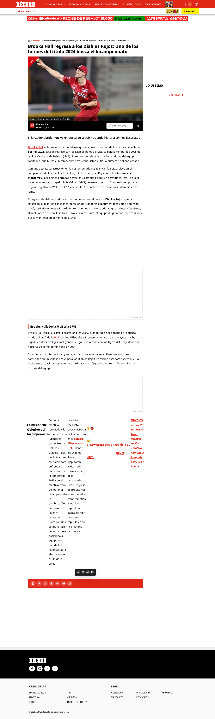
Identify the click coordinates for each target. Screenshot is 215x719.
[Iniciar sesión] (196, 4)
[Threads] (51, 583)
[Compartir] (137, 126)
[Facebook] (39, 583)
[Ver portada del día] (169, 4)
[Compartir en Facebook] (92, 572)
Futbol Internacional (105, 4)
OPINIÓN (72, 697)
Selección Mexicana (79, 4)
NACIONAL (35, 697)
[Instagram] (40, 668)
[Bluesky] (63, 583)
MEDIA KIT (117, 697)
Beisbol (37, 40)
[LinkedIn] (57, 583)
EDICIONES (142, 697)
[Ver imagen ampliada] (85, 89)
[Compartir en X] (83, 572)
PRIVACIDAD (143, 692)
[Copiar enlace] (78, 572)
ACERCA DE (117, 692)
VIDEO (32, 702)
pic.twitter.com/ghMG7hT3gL (108, 445)
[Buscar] (184, 4)
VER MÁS (175, 95)
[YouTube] (55, 668)
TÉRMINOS (168, 692)
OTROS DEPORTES (77, 702)
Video (138, 4)
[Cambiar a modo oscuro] (190, 4)
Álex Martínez (42, 124)
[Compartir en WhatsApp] (87, 572)
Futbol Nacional (54, 4)
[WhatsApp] (33, 583)
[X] (45, 583)
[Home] (29, 41)
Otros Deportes (153, 4)
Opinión (127, 4)
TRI (69, 692)
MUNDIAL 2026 (37, 692)
